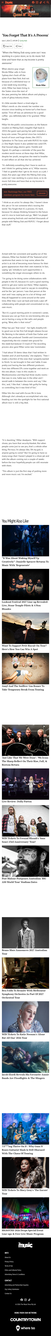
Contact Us (8, 1293)
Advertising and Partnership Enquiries (17, 1285)
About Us (8, 1257)
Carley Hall (23, 40)
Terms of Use (9, 1266)
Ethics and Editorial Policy (13, 1270)
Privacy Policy (9, 1261)
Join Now (42, 193)
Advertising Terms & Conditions (15, 1274)
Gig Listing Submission (12, 1289)
